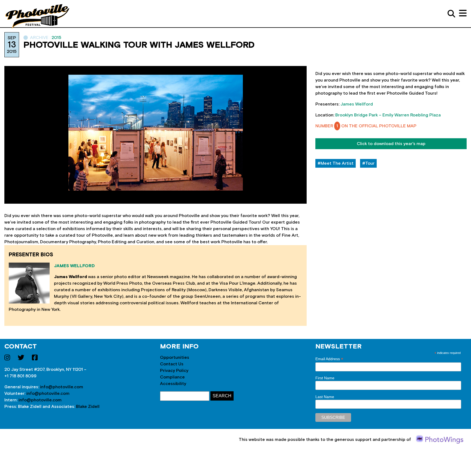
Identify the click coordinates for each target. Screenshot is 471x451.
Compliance (172, 377)
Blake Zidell (87, 406)
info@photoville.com (61, 387)
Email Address (329, 359)
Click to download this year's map (391, 144)
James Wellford (356, 104)
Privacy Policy (174, 370)
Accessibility (173, 383)
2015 (56, 37)
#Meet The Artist (336, 163)
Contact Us (171, 364)
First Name (324, 378)
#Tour (368, 163)
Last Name (324, 397)
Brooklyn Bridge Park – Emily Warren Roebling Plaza (388, 115)
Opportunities (174, 357)
